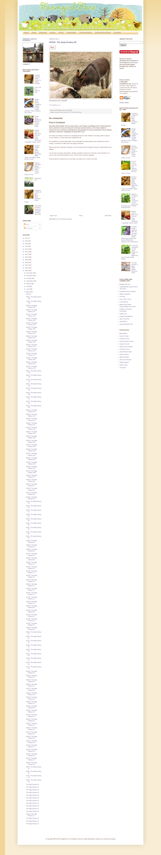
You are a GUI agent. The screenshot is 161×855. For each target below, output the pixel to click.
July (27, 286)
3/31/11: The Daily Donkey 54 (31, 672)
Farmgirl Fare (67, 135)
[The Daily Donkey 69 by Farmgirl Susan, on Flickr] (80, 98)
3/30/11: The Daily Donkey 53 (31, 676)
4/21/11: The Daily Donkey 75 (31, 580)
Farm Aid (122, 296)
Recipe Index (71, 32)
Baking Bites (123, 333)
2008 (26, 262)
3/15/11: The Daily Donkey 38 (31, 741)
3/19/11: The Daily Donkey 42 (31, 724)
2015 (26, 243)
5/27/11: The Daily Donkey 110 (31, 428)
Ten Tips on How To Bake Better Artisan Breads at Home (134, 267)
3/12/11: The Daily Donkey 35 (31, 754)
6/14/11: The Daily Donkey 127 (31, 354)
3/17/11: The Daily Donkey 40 (31, 732)
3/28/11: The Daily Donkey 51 (31, 685)
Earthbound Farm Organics (127, 291)
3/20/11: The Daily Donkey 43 (31, 719)
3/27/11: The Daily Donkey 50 (31, 689)
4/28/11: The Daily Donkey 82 (31, 550)
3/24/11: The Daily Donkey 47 (31, 702)
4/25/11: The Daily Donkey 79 (31, 563)
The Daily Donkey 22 (32, 800)
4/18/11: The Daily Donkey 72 (31, 593)
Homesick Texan (124, 349)
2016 (26, 241)
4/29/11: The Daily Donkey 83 (31, 545)
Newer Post (53, 215)
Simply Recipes (124, 362)
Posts (27, 224)
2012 (26, 251)
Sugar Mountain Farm (126, 324)
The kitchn (122, 367)
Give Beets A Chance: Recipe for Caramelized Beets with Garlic (38, 210)
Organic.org (123, 313)
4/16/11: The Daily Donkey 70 (31, 602)
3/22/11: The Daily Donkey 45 (31, 711)
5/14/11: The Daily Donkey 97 (31, 484)
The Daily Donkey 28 (32, 784)
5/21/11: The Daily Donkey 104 (31, 454)
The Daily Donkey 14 (32, 823)
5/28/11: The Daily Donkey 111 (31, 423)
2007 (26, 265)
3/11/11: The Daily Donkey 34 (31, 759)
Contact (52, 32)
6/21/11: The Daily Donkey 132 (31, 332)
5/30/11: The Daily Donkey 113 (31, 415)
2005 (26, 270)
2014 (26, 246)
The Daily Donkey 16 (32, 818)
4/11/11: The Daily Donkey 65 (31, 624)
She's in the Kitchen (125, 359)
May (27, 292)
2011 (26, 254)
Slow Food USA (124, 319)
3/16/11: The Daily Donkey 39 (31, 737)
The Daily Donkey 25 (32, 792)
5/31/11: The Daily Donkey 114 (31, 410)
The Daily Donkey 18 (32, 811)
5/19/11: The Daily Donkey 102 (31, 463)
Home (26, 32)
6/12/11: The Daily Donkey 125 (31, 362)
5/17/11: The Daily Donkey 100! (31, 471)
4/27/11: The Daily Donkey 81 (31, 554)
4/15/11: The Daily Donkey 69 (62, 42)
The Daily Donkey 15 (32, 821)
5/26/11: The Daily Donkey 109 (31, 432)
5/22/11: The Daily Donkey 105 (31, 450)
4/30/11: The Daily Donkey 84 (31, 541)
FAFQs (61, 32)
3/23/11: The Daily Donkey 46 (31, 706)
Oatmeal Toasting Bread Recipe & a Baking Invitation (38, 79)
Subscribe (43, 32)
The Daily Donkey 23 (32, 798)
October (29, 278)
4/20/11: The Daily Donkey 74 (31, 584)
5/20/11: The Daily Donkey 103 (31, 458)
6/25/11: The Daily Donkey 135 (31, 319)
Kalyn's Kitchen (124, 354)
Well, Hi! (28, 294)
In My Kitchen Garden (103, 32)
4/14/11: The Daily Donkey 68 (31, 611)
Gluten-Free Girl (124, 344)
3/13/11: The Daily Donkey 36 (31, 750)
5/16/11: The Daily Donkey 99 (31, 476)
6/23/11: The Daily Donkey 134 (31, 323)
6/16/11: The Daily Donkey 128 (31, 349)
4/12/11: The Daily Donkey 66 (31, 619)
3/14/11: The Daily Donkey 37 (31, 746)
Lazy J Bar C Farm (125, 299)
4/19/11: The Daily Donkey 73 (31, 589)
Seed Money (123, 321)
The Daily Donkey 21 (32, 803)
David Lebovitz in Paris (126, 341)
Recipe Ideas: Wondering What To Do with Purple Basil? (38, 121)
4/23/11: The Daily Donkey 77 (31, 571)
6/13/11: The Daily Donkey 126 (31, 358)
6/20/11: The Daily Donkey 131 (31, 336)
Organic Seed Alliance (126, 316)
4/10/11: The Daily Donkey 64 (31, 628)
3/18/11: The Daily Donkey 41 (31, 728)
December (29, 273)
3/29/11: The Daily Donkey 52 (31, 680)
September (29, 281)
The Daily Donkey (85, 32)
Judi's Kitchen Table (125, 352)
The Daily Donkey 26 (32, 790)
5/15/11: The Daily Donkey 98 (31, 480)
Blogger (113, 839)
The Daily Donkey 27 (32, 787)
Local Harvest (123, 302)
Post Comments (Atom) (64, 219)
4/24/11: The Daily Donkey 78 (31, 567)
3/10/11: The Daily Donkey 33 (31, 763)
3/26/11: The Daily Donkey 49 (31, 693)
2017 (26, 238)
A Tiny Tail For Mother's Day (38, 90)
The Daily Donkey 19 (32, 808)
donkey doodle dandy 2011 (63, 112)
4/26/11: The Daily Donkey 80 (31, 558)
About (34, 32)
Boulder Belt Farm (124, 284)
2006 (26, 268)
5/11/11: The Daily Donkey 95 (31, 493)
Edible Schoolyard (124, 294)
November (29, 275)
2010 (26, 257)
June (28, 289)
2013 (26, 249)
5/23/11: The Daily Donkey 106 (31, 445)
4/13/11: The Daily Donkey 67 (31, 615)
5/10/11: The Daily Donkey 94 (31, 497)
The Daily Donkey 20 (32, 806)
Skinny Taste (123, 365)
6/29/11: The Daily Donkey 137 (31, 310)
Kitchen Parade (124, 357)
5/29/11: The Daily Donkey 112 (31, 419)
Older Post (108, 215)
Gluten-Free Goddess (126, 346)
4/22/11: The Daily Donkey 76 (31, 576)
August (28, 283)
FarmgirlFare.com (55, 105)
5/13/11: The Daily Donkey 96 (31, 489)
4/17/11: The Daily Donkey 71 (31, 598)
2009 (26, 259)
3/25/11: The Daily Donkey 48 (31, 698)
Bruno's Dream (124, 336)
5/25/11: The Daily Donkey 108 (31, 437)
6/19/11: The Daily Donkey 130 (31, 341)
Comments (29, 228)
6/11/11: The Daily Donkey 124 (31, 367)
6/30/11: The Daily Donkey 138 (31, 306)
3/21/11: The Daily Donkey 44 (31, 715)
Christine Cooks (124, 338)
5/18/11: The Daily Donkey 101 (31, 467)
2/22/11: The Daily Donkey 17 (31, 814)
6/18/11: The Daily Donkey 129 (31, 345)
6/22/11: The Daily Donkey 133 (31, 328)
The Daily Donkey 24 (32, 795)
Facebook (117, 32)
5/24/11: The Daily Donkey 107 (31, 441)
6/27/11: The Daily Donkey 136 (31, 315)
